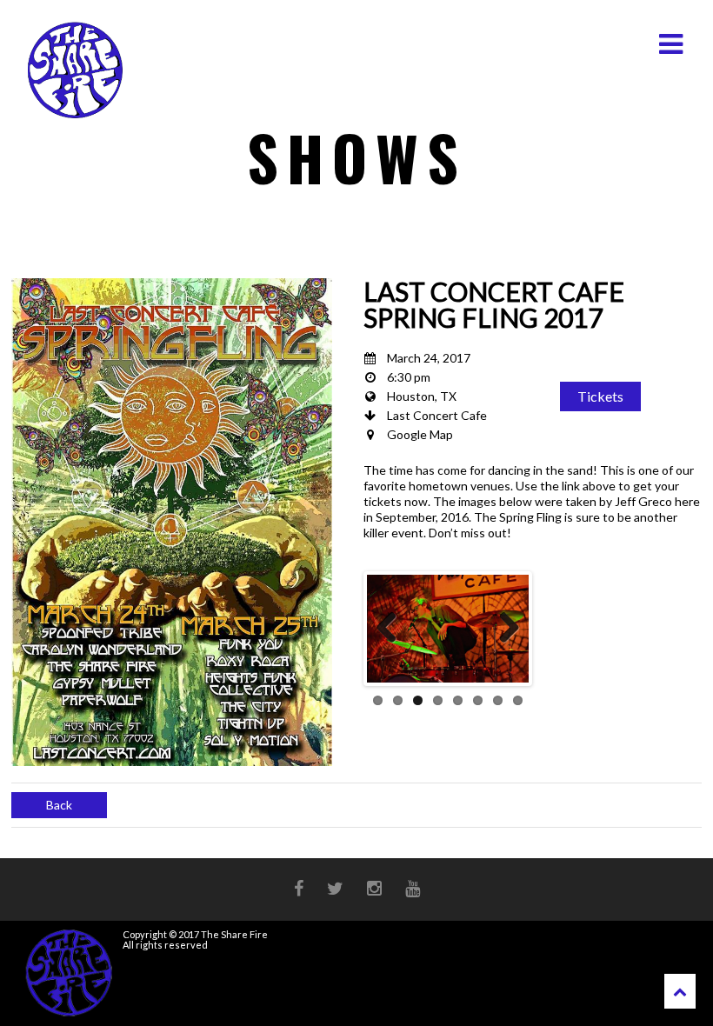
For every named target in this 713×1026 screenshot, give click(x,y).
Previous (393, 628)
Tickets (600, 396)
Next (502, 628)
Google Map (420, 434)
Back (59, 804)
